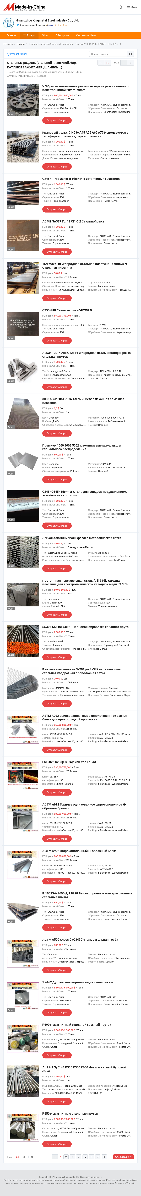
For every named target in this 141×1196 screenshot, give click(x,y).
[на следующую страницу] (130, 62)
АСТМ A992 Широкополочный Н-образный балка (79, 851)
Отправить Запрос (57, 120)
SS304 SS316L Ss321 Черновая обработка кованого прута (85, 627)
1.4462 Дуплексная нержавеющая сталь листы (77, 982)
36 (24, 1157)
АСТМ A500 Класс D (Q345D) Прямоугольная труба (80, 939)
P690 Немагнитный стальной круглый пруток (76, 1024)
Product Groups (18, 54)
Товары (31, 35)
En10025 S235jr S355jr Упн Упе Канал (69, 762)
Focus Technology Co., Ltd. (67, 1177)
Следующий (122, 1156)
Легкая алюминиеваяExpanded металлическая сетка (81, 538)
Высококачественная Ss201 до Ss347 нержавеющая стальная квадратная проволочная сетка (81, 671)
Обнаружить (62, 35)
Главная (11, 35)
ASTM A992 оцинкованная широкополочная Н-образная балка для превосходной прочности (84, 717)
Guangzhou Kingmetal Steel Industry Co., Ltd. (47, 20)
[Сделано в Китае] (25, 7)
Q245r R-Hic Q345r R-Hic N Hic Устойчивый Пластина (81, 179)
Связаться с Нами (86, 35)
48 (32, 1157)
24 (17, 1157)
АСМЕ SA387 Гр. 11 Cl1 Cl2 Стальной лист (73, 221)
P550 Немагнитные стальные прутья (70, 1113)
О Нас (45, 35)
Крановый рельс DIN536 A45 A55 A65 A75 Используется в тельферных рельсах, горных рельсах (85, 134)
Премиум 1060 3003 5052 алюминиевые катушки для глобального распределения (81, 447)
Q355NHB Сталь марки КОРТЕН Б (67, 310)
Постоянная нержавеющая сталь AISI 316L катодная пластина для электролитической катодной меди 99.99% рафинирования (85, 584)
